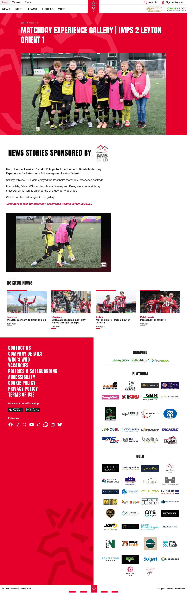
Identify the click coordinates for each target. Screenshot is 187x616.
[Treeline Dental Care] (150, 439)
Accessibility (21, 377)
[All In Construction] (110, 386)
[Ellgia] (150, 491)
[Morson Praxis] (170, 527)
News (6, 9)
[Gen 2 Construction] (170, 397)
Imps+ (19, 9)
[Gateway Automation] (170, 502)
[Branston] (120, 361)
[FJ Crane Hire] (110, 502)
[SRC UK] (110, 440)
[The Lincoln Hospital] (150, 527)
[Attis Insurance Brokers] (130, 481)
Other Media (179, 589)
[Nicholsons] (130, 429)
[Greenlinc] (110, 413)
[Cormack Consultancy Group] (170, 385)
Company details (25, 353)
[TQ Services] (130, 440)
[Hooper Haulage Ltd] (130, 414)
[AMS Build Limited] (170, 468)
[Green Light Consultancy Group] (130, 513)
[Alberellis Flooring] (110, 468)
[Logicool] (110, 429)
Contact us (19, 348)
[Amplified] (150, 468)
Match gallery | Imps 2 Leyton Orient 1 (113, 321)
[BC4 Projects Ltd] (150, 385)
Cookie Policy (22, 383)
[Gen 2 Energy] (140, 360)
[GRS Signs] (150, 513)
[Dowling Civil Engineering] (130, 492)
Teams (32, 9)
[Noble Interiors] (110, 543)
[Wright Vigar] (150, 571)
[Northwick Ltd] (150, 429)
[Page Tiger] (130, 544)
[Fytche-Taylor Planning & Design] (150, 501)
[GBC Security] (110, 513)
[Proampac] (160, 360)
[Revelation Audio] (110, 559)
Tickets (16, 2)
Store (28, 2)
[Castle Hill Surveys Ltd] (170, 481)
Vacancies (18, 365)
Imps (5, 2)
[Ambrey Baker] (130, 468)
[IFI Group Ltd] (150, 413)
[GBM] (150, 397)
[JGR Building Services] (110, 527)
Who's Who (19, 359)
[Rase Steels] (170, 544)
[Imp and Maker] (170, 513)
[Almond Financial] (130, 385)
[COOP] (170, 413)
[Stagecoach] (170, 559)
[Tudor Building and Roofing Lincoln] (170, 440)
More (61, 9)
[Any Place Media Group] (110, 481)
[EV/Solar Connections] (170, 492)
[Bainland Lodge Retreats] (150, 481)
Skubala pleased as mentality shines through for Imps (68, 321)
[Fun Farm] (130, 501)
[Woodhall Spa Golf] (130, 571)
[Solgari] (150, 559)
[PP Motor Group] (150, 543)
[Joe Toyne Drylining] (130, 526)
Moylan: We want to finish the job (26, 319)
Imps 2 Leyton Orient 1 (153, 319)
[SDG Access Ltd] (130, 559)
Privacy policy (23, 388)
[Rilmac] (170, 429)
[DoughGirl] (110, 397)
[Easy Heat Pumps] (130, 397)
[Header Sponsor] (177, 9)
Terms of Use (21, 394)
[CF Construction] (110, 492)
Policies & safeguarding (32, 371)
